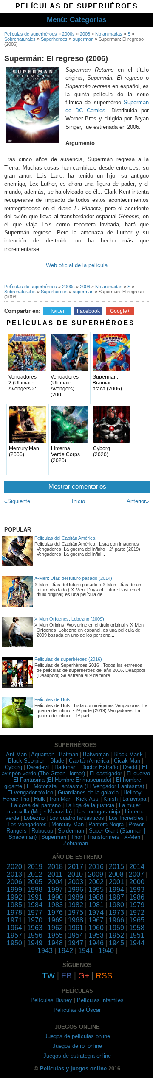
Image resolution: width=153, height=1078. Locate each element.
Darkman (65, 767)
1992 (14, 897)
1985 (14, 904)
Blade (57, 761)
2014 (136, 866)
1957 (14, 935)
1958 (136, 927)
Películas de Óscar (77, 1010)
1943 (45, 950)
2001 (116, 882)
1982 (75, 904)
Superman (53, 837)
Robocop (42, 830)
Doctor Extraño (99, 767)
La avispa (134, 799)
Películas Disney (51, 1000)
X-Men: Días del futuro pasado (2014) (73, 578)
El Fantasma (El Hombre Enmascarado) (62, 780)
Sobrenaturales (20, 39)
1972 (136, 912)
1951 (136, 935)
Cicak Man (127, 761)
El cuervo (138, 773)
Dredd (130, 767)
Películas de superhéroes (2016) (68, 659)
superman (83, 39)
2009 (95, 874)
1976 (55, 912)
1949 (34, 943)
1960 (96, 927)
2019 (34, 866)
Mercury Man (67, 824)
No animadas (108, 33)
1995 (96, 889)
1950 (14, 943)
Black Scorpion (26, 761)
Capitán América (89, 761)
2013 (14, 874)
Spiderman (71, 830)
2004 (55, 882)
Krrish (110, 799)
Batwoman (96, 754)
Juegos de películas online (77, 1036)
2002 (96, 882)
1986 (136, 897)
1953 (96, 935)
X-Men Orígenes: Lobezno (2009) (69, 618)
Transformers (103, 837)
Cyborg (13, 767)
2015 (116, 866)
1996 (75, 889)
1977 (34, 912)
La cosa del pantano (36, 805)
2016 (96, 866)
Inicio (78, 501)
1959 (116, 927)
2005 (34, 882)
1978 (14, 912)
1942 (65, 950)
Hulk (39, 799)
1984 (34, 904)
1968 (75, 920)
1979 (136, 904)
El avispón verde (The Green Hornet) (74, 770)
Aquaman (42, 754)
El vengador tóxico (30, 792)
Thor (76, 837)
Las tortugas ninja (98, 811)
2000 (136, 882)
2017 (75, 866)
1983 (55, 904)
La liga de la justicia (89, 805)
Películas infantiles (100, 1000)
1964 (14, 927)
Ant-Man (16, 754)
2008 (116, 874)
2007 (136, 874)
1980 (116, 904)
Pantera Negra (106, 824)
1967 (96, 920)
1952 (116, 935)
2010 (75, 874)
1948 (55, 943)
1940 (106, 950)
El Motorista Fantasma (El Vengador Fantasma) (85, 786)
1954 (75, 935)
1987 (116, 897)
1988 (96, 897)
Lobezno (34, 818)
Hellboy (132, 792)
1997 (55, 889)
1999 (14, 889)
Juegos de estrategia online (77, 1056)
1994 (116, 889)
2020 (14, 866)
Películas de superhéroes (30, 33)
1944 (136, 943)
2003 (75, 882)
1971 (14, 920)
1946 (96, 943)
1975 (75, 912)
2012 (34, 874)
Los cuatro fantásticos (76, 818)
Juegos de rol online (77, 1046)
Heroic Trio (16, 799)
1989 (75, 897)
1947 (75, 943)
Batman (68, 754)
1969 (55, 920)
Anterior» (138, 501)
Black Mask (128, 754)
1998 (34, 889)
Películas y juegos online (73, 1068)
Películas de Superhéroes (76, 6)
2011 (55, 874)
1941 (86, 950)
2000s (68, 33)
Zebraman (75, 843)
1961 (75, 927)
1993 (136, 889)
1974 (96, 912)
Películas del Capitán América (64, 537)
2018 (55, 866)
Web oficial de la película (77, 265)
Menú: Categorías (76, 20)
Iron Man (60, 799)
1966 (116, 920)
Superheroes (54, 39)
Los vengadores (27, 824)
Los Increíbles (126, 818)
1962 (55, 927)
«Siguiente (17, 501)
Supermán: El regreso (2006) (56, 58)
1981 (96, 904)
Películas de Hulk (52, 699)
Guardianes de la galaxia (88, 792)
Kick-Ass (87, 799)
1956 (34, 935)
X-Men (132, 837)
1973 (116, 912)
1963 (34, 927)
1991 (34, 897)
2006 (85, 33)
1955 (55, 935)
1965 (136, 920)
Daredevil (38, 767)
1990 (55, 897)
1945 (116, 943)
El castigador (106, 773)
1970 (34, 920)
